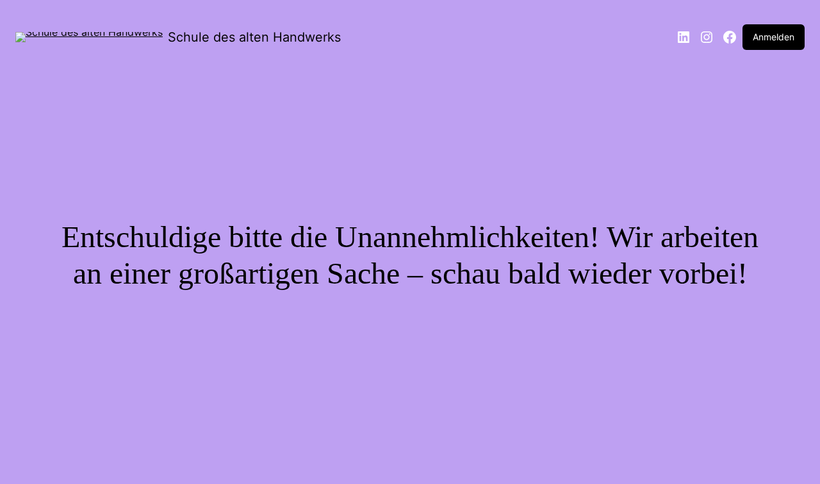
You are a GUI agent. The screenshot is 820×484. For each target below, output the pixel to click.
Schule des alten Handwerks (254, 37)
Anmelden (773, 36)
